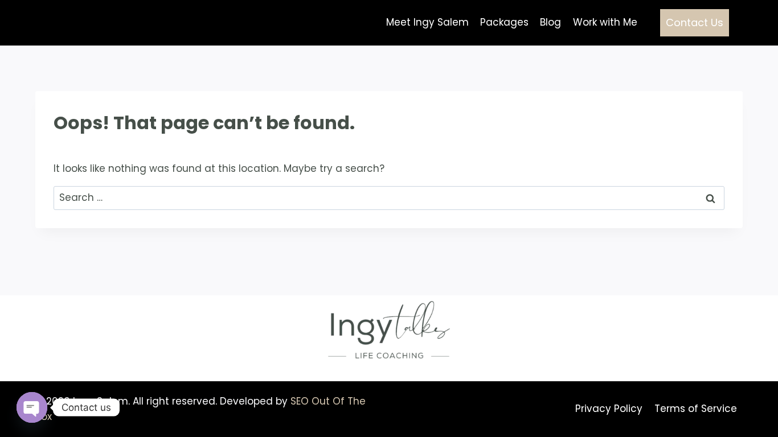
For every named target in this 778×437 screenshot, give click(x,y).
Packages (504, 22)
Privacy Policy (608, 408)
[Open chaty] (32, 407)
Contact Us (694, 22)
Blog (550, 22)
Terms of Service (695, 408)
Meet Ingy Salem (427, 22)
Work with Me (605, 22)
